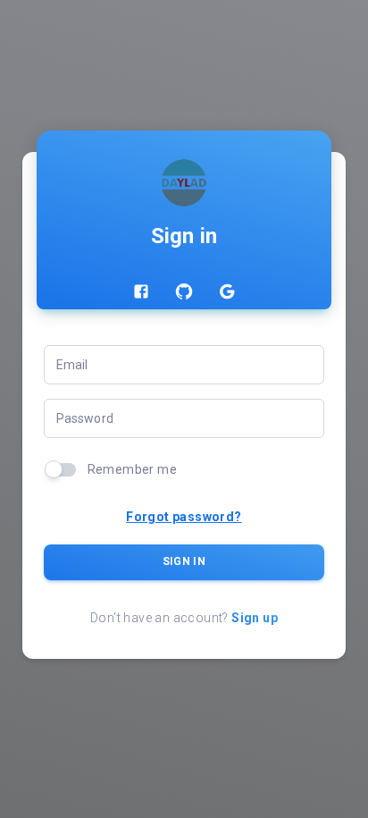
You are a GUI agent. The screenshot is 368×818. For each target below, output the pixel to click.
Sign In (184, 561)
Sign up (254, 618)
